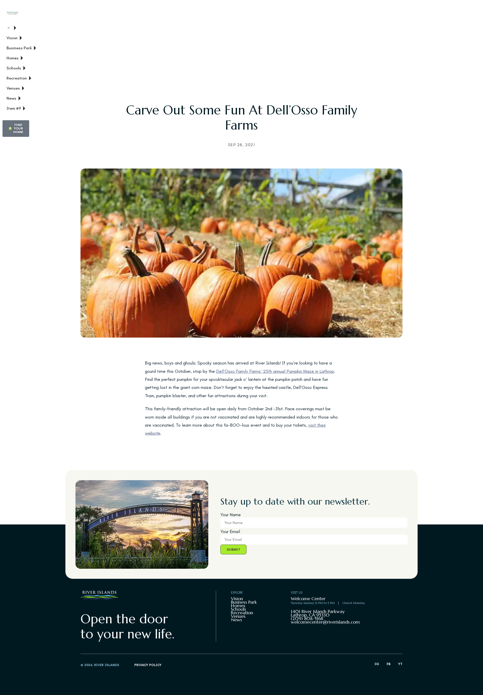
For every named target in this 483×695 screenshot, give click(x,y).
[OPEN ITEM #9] (24, 108)
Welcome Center (308, 598)
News (236, 620)
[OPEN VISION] (21, 38)
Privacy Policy (148, 665)
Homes (238, 605)
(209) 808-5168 (307, 618)
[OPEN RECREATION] (30, 78)
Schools (238, 609)
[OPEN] (15, 28)
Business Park (244, 602)
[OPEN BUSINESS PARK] (35, 48)
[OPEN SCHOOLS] (24, 68)
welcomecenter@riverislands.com (325, 622)
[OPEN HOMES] (22, 58)
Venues (238, 616)
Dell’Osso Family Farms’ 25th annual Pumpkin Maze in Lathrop (275, 371)
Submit (233, 549)
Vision (237, 598)
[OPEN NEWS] (20, 98)
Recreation (242, 613)
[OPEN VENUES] (23, 88)
